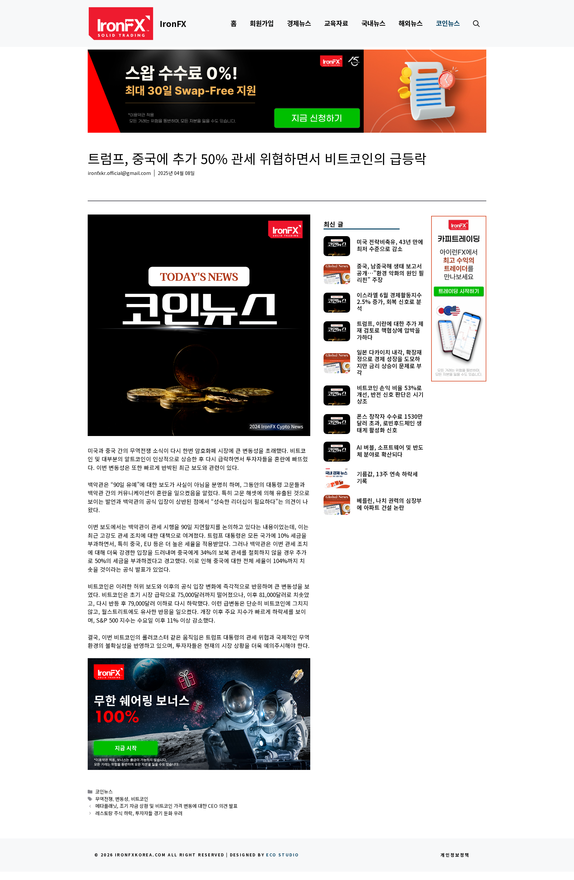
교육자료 (336, 23)
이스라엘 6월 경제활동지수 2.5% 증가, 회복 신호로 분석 (389, 302)
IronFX (173, 23)
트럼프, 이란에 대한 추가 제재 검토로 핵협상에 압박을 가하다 (390, 330)
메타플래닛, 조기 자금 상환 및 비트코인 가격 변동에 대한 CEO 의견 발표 (166, 805)
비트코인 (139, 798)
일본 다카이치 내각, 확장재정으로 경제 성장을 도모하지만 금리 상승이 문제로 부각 (389, 362)
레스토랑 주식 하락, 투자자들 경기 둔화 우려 (138, 812)
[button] (476, 23)
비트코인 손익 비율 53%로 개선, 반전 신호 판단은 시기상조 (390, 394)
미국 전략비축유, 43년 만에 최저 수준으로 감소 (390, 244)
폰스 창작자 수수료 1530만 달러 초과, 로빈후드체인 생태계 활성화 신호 (390, 423)
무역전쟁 (104, 798)
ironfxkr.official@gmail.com (119, 173)
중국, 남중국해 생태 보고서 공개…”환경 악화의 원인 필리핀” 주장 (390, 273)
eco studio (282, 854)
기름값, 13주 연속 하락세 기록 (387, 477)
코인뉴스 (448, 23)
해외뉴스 (411, 23)
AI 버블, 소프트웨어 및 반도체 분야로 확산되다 (390, 450)
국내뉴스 (373, 23)
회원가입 (262, 23)
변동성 (121, 798)
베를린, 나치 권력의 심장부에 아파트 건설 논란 (389, 503)
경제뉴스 (299, 23)
